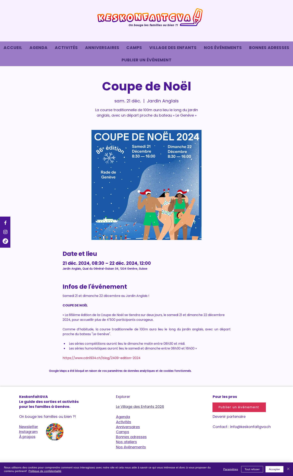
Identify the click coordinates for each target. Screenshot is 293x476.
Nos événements (131, 447)
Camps (122, 431)
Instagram (28, 431)
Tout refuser (252, 469)
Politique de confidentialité (45, 471)
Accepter (274, 469)
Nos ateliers (126, 441)
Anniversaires (128, 426)
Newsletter (28, 426)
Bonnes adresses (131, 436)
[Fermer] (288, 469)
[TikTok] (5, 241)
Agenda (123, 416)
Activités (123, 421)
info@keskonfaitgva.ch (250, 426)
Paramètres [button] (230, 469)
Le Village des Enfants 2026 (140, 406)
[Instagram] (5, 232)
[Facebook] (5, 223)
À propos (27, 436)
